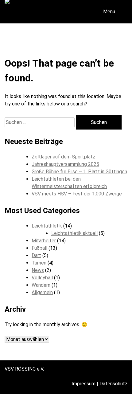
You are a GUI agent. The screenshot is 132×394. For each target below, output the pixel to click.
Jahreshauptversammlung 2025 (65, 164)
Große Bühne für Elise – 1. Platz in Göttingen (79, 171)
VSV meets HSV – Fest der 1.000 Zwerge (77, 194)
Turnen (39, 263)
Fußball (39, 248)
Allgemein (42, 292)
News (38, 270)
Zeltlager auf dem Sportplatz (63, 157)
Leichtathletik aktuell (74, 233)
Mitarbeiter (44, 241)
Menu (109, 11)
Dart (36, 255)
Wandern (41, 285)
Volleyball (42, 278)
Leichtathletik (47, 226)
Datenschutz (113, 384)
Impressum (83, 384)
